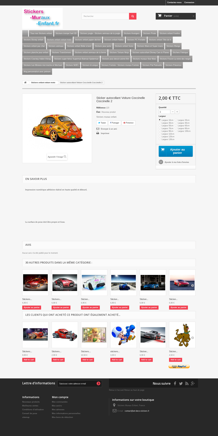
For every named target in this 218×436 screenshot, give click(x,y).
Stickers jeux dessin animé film (115, 59)
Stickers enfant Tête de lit (160, 40)
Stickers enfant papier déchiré (88, 40)
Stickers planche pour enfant (36, 52)
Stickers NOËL (72, 65)
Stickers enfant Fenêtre (170, 33)
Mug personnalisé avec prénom (37, 71)
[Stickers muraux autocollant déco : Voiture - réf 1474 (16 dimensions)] (65, 282)
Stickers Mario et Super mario (150, 46)
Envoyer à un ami (109, 129)
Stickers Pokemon (173, 65)
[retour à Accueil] (25, 83)
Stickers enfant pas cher (34, 46)
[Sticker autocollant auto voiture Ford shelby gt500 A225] (123, 282)
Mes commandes (59, 402)
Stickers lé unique (90, 65)
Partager (115, 123)
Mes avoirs (57, 406)
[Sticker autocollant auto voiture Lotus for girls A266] (94, 282)
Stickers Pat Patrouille (152, 65)
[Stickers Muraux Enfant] (49, 18)
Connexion (189, 2)
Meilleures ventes (30, 406)
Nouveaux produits (31, 402)
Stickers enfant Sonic (124, 46)
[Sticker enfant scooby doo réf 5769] (182, 335)
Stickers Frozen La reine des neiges (175, 59)
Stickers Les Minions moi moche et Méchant (43, 65)
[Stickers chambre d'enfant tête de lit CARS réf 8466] (35, 335)
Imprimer (105, 133)
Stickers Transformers (61, 52)
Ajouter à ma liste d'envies (176, 162)
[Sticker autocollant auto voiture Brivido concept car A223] (182, 282)
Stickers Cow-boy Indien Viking (37, 59)
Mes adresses (58, 409)
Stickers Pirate (149, 33)
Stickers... (27, 299)
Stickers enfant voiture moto (59, 40)
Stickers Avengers (132, 33)
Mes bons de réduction (62, 417)
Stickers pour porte (103, 46)
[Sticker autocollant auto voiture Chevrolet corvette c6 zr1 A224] (153, 282)
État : (98, 112)
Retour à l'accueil (116, 390)
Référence (100, 108)
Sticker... (85, 299)
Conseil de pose (29, 413)
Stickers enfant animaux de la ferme (90, 52)
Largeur (162, 116)
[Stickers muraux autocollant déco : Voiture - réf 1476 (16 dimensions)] (35, 282)
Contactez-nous (174, 2)
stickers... (115, 351)
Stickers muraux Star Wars (144, 59)
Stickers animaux (55, 46)
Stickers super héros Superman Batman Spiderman (76, 59)
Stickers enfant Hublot (114, 40)
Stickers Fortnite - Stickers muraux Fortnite (120, 65)
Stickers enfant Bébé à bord (79, 46)
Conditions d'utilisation (33, 409)
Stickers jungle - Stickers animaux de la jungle (100, 33)
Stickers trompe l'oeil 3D (66, 33)
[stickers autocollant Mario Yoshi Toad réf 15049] (123, 335)
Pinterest (129, 123)
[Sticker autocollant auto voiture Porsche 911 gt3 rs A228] (153, 335)
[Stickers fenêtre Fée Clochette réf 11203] (94, 335)
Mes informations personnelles (66, 413)
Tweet (103, 123)
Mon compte (60, 397)
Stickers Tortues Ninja (119, 52)
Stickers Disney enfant (33, 40)
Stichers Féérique (180, 52)
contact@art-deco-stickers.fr (137, 411)
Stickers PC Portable (136, 40)
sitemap (26, 417)
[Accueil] (25, 33)
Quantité (162, 107)
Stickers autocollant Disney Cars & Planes (150, 52)
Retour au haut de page (134, 390)
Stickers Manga (173, 46)
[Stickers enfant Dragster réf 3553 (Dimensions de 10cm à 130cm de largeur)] (65, 335)
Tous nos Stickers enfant (41, 33)
